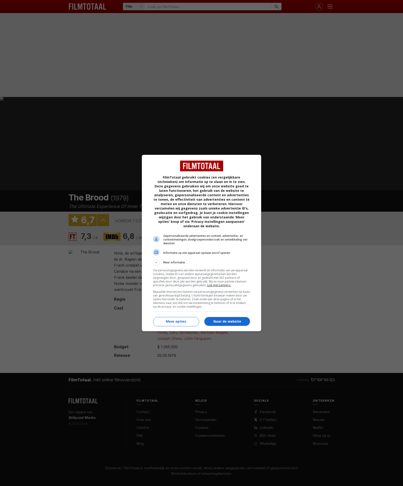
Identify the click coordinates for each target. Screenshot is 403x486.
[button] (201, 262)
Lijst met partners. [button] (219, 285)
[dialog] (201, 243)
